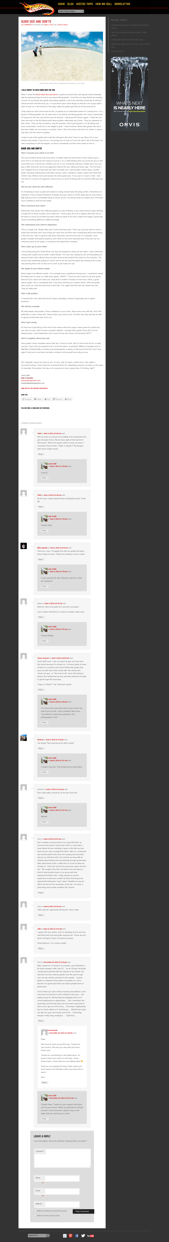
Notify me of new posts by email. (48, 1216)
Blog (70, 4)
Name (39, 1178)
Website (39, 1204)
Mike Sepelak (42, 548)
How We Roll (104, 4)
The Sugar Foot (117, 51)
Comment (40, 1151)
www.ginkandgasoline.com (30, 380)
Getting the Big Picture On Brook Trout (127, 40)
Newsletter (122, 4)
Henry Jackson (43, 658)
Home (61, 4)
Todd (39, 433)
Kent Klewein (52, 1030)
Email (39, 1191)
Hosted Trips (84, 4)
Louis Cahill (62, 25)
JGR (39, 929)
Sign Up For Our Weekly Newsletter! (34, 388)
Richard (40, 740)
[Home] (36, 16)
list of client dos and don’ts (47, 94)
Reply (41, 454)
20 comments (27, 25)
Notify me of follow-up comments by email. (52, 1211)
